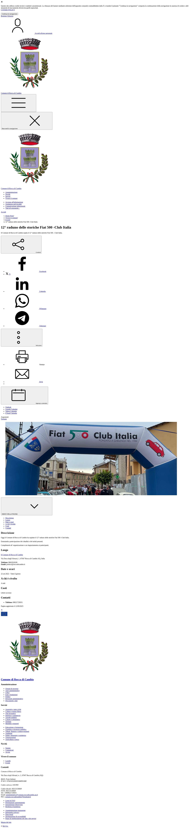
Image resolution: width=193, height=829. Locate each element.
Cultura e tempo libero (13, 711)
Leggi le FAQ (10, 801)
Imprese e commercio (12, 715)
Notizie (7, 748)
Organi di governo (11, 689)
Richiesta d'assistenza (12, 807)
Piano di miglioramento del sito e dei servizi (20, 818)
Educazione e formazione (14, 727)
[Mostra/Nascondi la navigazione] (18, 103)
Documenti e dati (11, 701)
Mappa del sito (6, 822)
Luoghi (7, 761)
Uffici (7, 693)
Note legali (9, 814)
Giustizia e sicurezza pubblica (15, 729)
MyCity (5, 826)
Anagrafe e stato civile (13, 709)
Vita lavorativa (10, 713)
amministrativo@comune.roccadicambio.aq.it (22, 795)
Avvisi (7, 752)
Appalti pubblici (11, 717)
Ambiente (8, 733)
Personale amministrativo (14, 699)
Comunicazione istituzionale (15, 206)
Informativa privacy (12, 812)
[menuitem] (25, 271)
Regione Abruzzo (7, 16)
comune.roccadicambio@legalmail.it (18, 797)
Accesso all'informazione (14, 202)
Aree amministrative (12, 691)
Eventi (7, 220)
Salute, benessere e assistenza (15, 735)
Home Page (9, 216)
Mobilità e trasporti (12, 724)
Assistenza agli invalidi (13, 204)
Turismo (8, 722)
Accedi (3, 212)
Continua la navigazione (9, 14)
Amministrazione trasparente (15, 810)
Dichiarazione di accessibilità (15, 816)
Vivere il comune (11, 218)
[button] (11, 192)
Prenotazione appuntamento (15, 803)
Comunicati (9, 750)
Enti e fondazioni (11, 695)
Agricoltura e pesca (12, 739)
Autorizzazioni (10, 737)
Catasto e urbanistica (12, 720)
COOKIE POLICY (8, 10)
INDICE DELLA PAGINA (10, 514)
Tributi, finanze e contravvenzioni (17, 731)
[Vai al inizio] (2, 610)
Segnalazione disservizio (14, 805)
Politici (7, 697)
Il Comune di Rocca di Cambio (12, 555)
